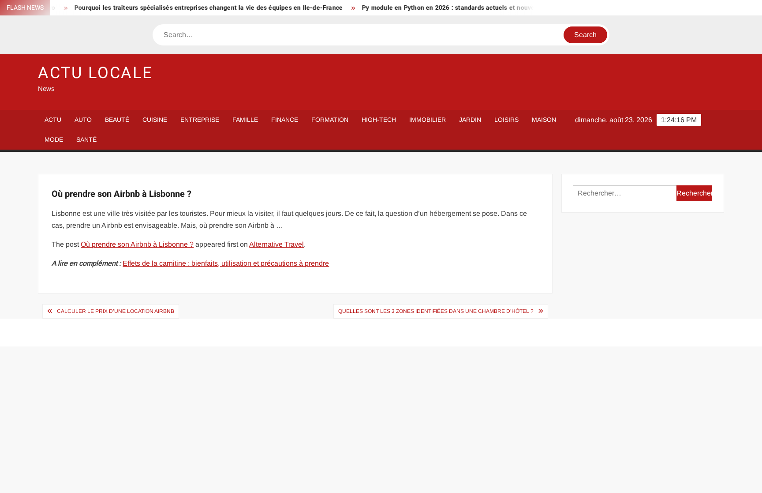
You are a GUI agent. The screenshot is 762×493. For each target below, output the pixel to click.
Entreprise (199, 119)
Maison (544, 119)
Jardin (470, 119)
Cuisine (154, 119)
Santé (86, 139)
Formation (329, 119)
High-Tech (379, 119)
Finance (284, 119)
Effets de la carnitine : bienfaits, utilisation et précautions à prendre (226, 263)
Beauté (117, 119)
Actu (53, 119)
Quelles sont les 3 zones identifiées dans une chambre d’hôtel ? (436, 311)
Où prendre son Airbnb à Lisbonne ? (137, 244)
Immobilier (427, 119)
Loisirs (506, 119)
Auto (83, 119)
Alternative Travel (276, 244)
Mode (54, 139)
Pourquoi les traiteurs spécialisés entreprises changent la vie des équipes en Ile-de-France (200, 7)
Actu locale (95, 73)
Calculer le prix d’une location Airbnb (115, 311)
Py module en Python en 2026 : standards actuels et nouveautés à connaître (466, 7)
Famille (245, 119)
